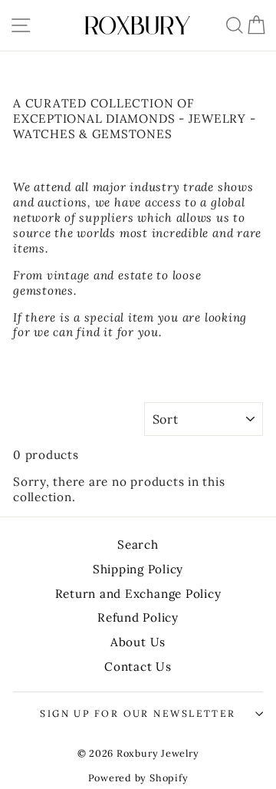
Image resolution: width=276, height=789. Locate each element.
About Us (138, 642)
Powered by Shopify (138, 777)
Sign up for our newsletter (138, 713)
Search (138, 544)
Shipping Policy (138, 569)
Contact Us (138, 666)
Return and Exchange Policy (138, 593)
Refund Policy (138, 617)
